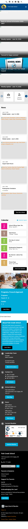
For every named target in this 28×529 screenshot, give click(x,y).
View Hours (10, 418)
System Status (12, 519)
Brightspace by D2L (6, 484)
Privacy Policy (4, 519)
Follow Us (3, 510)
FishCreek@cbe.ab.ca (12, 376)
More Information (12, 367)
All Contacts (10, 382)
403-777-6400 (10, 374)
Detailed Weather (11, 444)
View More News (20, 212)
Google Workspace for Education (9, 486)
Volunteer (3, 476)
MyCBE (3, 482)
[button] (26, 96)
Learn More (6, 309)
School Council (5, 474)
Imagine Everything (11, 516)
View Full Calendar (20, 268)
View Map (9, 397)
